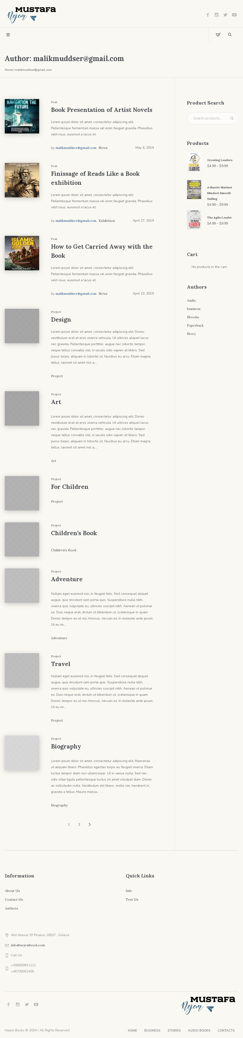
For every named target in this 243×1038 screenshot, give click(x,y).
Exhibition (107, 221)
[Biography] (22, 753)
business (194, 309)
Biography (66, 746)
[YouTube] (234, 15)
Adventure (67, 579)
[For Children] (22, 493)
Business (152, 1030)
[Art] (22, 408)
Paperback (195, 325)
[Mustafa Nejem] (208, 1005)
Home (9, 70)
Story (191, 334)
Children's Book (63, 550)
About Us (12, 891)
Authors (11, 908)
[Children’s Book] (22, 539)
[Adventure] (22, 585)
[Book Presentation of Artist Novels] (22, 116)
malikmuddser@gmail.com (76, 148)
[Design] (22, 326)
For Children (70, 486)
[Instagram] (217, 15)
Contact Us (14, 899)
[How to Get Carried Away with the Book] (22, 253)
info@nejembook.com (28, 945)
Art (56, 402)
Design (61, 319)
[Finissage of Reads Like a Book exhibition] (22, 180)
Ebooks (193, 317)
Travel (60, 664)
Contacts (226, 1030)
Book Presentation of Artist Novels (101, 110)
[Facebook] (208, 15)
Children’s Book (74, 533)
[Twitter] (225, 15)
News (103, 148)
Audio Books (199, 1030)
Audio (191, 300)
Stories (174, 1030)
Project (57, 376)
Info (129, 891)
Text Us (132, 899)
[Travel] (22, 670)
